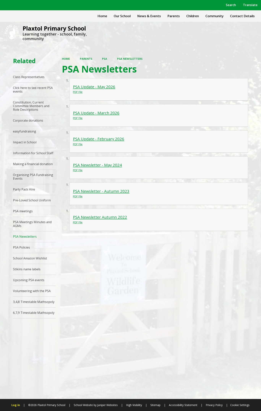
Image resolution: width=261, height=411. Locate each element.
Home (66, 59)
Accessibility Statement (183, 405)
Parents (86, 59)
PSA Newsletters (130, 59)
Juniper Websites (107, 405)
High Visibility (134, 405)
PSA (104, 59)
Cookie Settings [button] (240, 405)
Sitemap (155, 405)
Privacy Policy (214, 405)
